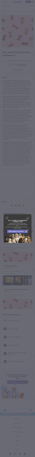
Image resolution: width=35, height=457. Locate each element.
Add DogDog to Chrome (16, 231)
